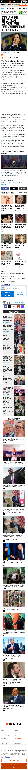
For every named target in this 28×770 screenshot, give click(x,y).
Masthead (3, 730)
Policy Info (3, 738)
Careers (16, 733)
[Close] (26, 747)
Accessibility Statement (6, 735)
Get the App (17, 740)
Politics (9, 182)
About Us (3, 733)
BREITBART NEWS (15, 724)
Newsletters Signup (19, 743)
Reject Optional (14, 764)
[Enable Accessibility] (27, 2)
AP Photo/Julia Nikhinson (21, 49)
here (5, 149)
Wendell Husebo (6, 52)
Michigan (3, 184)
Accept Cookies (14, 767)
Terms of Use (4, 743)
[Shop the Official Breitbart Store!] (19, 303)
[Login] (23, 2)
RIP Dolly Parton (11, 8)
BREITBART (15, 2)
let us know (18, 275)
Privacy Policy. (7, 757)
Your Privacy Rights (13, 760)
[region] (14, 757)
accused (10, 140)
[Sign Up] (23, 5)
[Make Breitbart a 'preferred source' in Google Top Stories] (8, 55)
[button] (2, 2)
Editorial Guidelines (5, 740)
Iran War (19, 8)
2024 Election (4, 182)
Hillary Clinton (15, 182)
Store (16, 735)
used (8, 76)
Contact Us (17, 730)
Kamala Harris (22, 182)
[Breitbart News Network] (4, 302)
